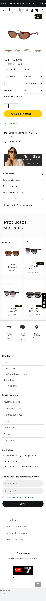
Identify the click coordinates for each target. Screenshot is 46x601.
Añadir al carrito (21, 114)
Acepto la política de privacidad (19, 497)
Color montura (11, 69)
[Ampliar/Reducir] (1, 590)
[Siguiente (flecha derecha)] (4, 593)
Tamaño (8, 90)
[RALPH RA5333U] (12, 251)
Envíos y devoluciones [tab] (13, 192)
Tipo (6, 83)
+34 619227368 (10, 461)
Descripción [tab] (8, 174)
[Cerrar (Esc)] (9, 590)
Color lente (9, 76)
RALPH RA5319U (33, 309)
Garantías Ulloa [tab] (10, 199)
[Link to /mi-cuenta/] (32, 10)
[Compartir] (6, 590)
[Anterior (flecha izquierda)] (1, 593)
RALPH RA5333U (12, 265)
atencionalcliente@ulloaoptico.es (19, 455)
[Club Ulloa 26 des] (23, 147)
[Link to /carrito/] (36, 10)
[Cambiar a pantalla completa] (4, 590)
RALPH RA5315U (12, 309)
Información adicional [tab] (13, 180)
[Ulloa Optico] (18, 9)
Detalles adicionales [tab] (12, 186)
